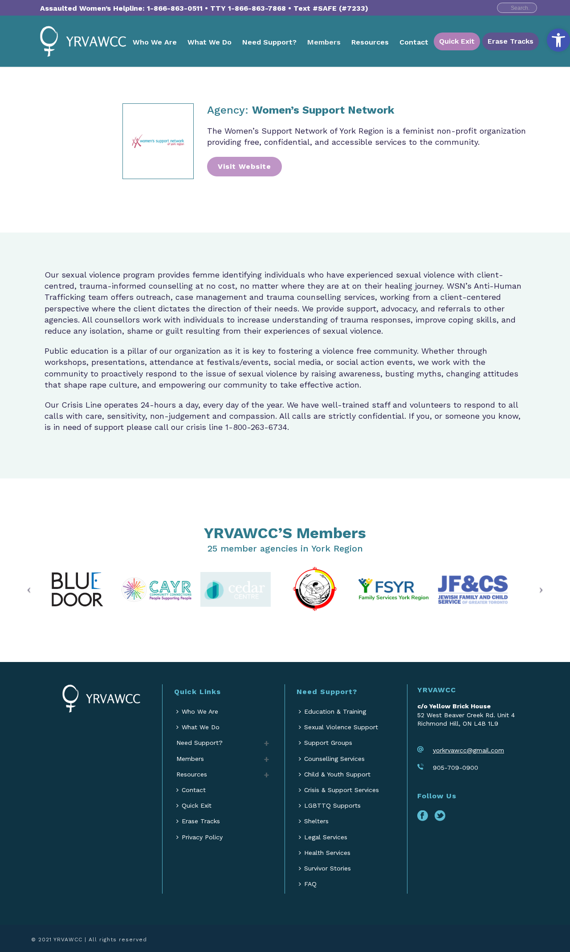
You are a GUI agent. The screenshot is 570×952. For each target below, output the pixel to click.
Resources (370, 42)
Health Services (327, 852)
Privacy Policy (202, 837)
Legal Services (325, 837)
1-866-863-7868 (257, 8)
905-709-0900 (455, 767)
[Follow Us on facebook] (422, 816)
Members (324, 42)
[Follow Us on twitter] (440, 816)
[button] (558, 40)
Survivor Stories (327, 868)
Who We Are (155, 42)
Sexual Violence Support (341, 727)
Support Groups (328, 742)
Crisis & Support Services (341, 789)
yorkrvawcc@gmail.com (468, 750)
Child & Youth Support (337, 774)
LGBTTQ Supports (332, 805)
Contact (413, 42)
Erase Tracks (510, 41)
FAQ (310, 883)
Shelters (316, 821)
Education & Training (335, 711)
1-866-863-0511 (175, 8)
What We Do (209, 42)
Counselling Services (334, 758)
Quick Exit (457, 41)
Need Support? (269, 42)
